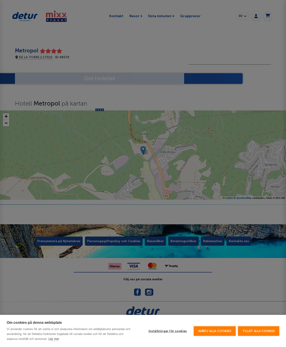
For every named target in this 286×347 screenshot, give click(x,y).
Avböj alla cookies (214, 331)
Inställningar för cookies (168, 331)
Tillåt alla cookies (258, 331)
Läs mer (53, 339)
